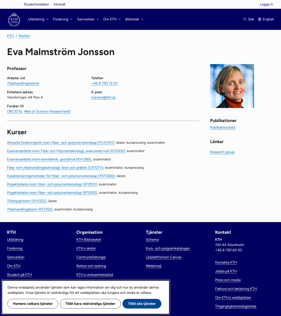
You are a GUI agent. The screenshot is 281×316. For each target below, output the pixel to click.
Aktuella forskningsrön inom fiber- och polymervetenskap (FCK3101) (60, 142)
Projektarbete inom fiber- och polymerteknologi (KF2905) (52, 192)
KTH (10, 36)
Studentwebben (36, 4)
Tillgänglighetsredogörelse (235, 306)
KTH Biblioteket (88, 239)
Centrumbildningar (91, 257)
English (268, 19)
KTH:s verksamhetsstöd (94, 275)
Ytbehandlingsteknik (23, 83)
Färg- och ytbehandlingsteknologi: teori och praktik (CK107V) (55, 167)
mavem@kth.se (103, 97)
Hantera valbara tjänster (33, 304)
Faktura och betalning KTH (236, 289)
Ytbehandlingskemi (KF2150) (29, 209)
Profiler (24, 36)
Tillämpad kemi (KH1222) (27, 201)
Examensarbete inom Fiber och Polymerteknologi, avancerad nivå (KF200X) (66, 151)
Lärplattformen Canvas (163, 257)
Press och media (228, 280)
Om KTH (13, 266)
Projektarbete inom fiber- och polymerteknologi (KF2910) (52, 184)
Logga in (266, 4)
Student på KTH (19, 275)
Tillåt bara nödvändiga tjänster (90, 304)
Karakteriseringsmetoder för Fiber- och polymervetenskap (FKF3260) (61, 176)
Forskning (14, 248)
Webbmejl (154, 266)
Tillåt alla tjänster (142, 304)
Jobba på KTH (226, 271)
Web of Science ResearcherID (47, 111)
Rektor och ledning (91, 266)
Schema (152, 239)
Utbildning (15, 239)
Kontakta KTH (226, 262)
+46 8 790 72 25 (104, 83)
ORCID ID (14, 111)
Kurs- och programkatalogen (168, 248)
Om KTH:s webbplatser (233, 297)
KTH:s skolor (86, 248)
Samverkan (15, 257)
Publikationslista (222, 127)
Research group (222, 152)
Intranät (60, 4)
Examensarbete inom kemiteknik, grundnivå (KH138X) (49, 159)
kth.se (14, 4)
